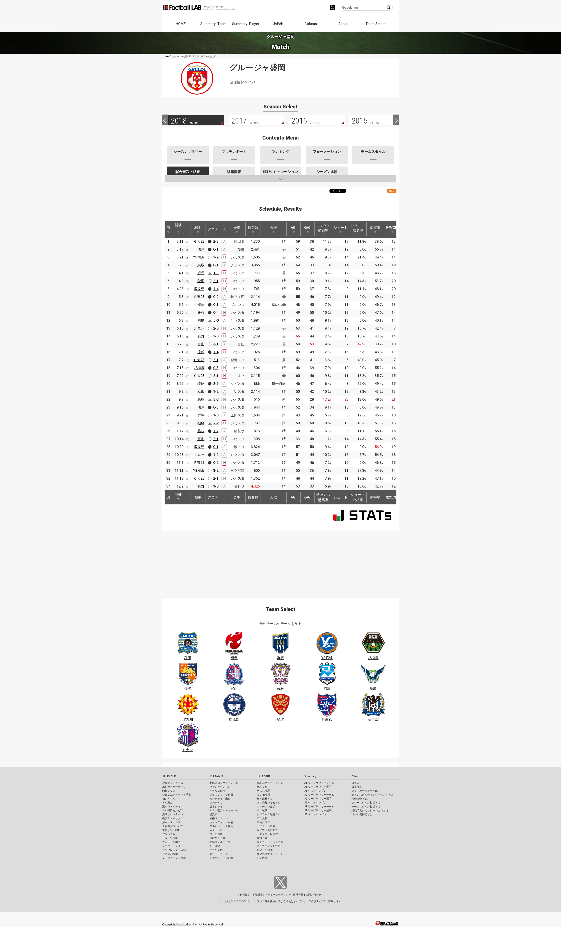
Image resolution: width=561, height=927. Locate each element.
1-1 (216, 273)
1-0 (215, 415)
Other (355, 776)
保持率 (375, 228)
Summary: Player (245, 24)
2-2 (216, 423)
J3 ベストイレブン (315, 814)
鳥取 (200, 265)
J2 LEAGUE (216, 776)
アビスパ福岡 (170, 853)
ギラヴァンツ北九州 (268, 846)
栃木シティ (216, 806)
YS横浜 (198, 257)
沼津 (200, 249)
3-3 (216, 399)
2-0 (215, 328)
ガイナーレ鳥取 (266, 826)
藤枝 (200, 312)
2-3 (215, 241)
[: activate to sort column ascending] (224, 229)
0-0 (216, 320)
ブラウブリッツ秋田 (221, 794)
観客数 (253, 228)
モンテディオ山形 (220, 798)
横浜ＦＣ (214, 814)
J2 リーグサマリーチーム (319, 794)
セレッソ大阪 (170, 838)
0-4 (215, 312)
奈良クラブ (263, 822)
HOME (181, 24)
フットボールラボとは (365, 790)
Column (310, 24)
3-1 (215, 344)
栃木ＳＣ (262, 786)
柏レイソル (168, 798)
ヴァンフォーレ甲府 (221, 822)
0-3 (215, 368)
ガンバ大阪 (168, 834)
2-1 (215, 281)
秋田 (200, 281)
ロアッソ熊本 (265, 850)
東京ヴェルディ (171, 806)
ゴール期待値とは (362, 814)
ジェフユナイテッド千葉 (176, 794)
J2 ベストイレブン (315, 802)
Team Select (375, 24)
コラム (355, 782)
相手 (197, 228)
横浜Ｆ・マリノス (172, 818)
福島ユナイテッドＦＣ (270, 782)
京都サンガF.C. (170, 830)
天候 (273, 228)
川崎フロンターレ (172, 814)
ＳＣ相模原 (263, 794)
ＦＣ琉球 (262, 857)
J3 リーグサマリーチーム (319, 806)
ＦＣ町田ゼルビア (172, 810)
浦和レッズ (168, 790)
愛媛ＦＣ (262, 838)
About (343, 24)
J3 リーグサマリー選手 (318, 810)
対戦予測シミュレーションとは (370, 810)
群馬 (200, 273)
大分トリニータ (218, 853)
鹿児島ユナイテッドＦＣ (271, 853)
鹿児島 (199, 289)
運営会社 (298, 894)
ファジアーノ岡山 (172, 846)
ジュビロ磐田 (217, 834)
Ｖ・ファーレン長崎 (174, 857)
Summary (310, 776)
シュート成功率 (358, 227)
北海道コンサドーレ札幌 (223, 782)
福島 (200, 320)
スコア (213, 229)
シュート (341, 228)
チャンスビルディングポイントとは (373, 794)
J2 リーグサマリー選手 (318, 798)
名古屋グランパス (172, 826)
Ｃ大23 (199, 360)
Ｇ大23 (199, 241)
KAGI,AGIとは (360, 798)
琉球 (200, 352)
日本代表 (357, 786)
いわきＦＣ (216, 802)
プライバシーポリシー (278, 894)
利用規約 (245, 894)
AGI (293, 228)
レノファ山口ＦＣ (267, 830)
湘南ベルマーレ (218, 818)
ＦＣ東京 (167, 802)
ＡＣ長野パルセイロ (268, 802)
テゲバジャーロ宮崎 (221, 857)
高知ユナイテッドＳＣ (270, 842)
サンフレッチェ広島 (174, 850)
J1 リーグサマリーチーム (319, 782)
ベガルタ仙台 (217, 790)
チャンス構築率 (323, 227)
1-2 (215, 391)
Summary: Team (213, 24)
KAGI (307, 228)
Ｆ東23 (199, 297)
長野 (200, 336)
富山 (200, 344)
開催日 (178, 227)
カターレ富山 (217, 830)
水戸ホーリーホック (174, 786)
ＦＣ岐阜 (262, 810)
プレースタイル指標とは (366, 802)
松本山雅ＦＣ (265, 798)
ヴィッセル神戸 (171, 842)
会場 (236, 228)
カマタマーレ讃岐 (267, 834)
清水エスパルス (171, 822)
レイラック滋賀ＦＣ (268, 814)
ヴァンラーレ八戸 (220, 786)
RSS (391, 190)
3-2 (215, 257)
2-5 (215, 384)
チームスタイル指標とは (366, 806)
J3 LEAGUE (263, 776)
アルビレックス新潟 (221, 826)
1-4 (215, 289)
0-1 (215, 249)
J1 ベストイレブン (315, 790)
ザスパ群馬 (263, 790)
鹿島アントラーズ (172, 782)
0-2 (215, 297)
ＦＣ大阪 (262, 818)
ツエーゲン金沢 (266, 806)
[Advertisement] (280, 561)
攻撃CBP (392, 228)
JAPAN (278, 24)
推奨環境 (257, 894)
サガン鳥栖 (216, 850)
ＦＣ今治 (214, 846)
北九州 (199, 328)
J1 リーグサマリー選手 (318, 786)
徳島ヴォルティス (220, 842)
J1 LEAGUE (169, 776)
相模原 (199, 305)
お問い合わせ (313, 894)
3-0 (215, 336)
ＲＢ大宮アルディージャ (223, 810)
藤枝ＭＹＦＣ (217, 838)
